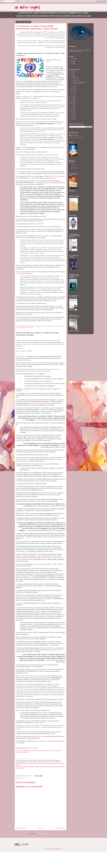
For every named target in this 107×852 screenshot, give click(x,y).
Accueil (40, 828)
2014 (72, 116)
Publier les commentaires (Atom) (43, 833)
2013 (72, 118)
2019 (72, 105)
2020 (72, 103)
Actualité (23, 778)
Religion (71, 61)
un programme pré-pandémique (43, 564)
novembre (74, 78)
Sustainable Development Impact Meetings (49, 741)
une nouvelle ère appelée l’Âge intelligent (42, 403)
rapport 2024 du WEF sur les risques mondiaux (33, 676)
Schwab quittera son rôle (38, 736)
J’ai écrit (57, 306)
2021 (72, 101)
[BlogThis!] (37, 776)
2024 (72, 76)
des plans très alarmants (50, 182)
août (73, 86)
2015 (72, 114)
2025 (72, 74)
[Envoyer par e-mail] (35, 776)
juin (73, 90)
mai (73, 92)
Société (71, 63)
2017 (72, 110)
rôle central (25, 237)
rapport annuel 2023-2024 (35, 363)
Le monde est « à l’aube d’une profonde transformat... (79, 82)
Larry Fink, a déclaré (39, 611)
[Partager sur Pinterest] (42, 776)
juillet (73, 88)
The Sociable (19, 356)
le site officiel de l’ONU (25, 96)
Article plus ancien (60, 828)
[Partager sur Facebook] (40, 776)
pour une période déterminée (24, 273)
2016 (72, 112)
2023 (72, 97)
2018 (72, 107)
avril (73, 94)
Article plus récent (21, 828)
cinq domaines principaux (52, 155)
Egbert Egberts (75, 135)
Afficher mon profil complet (75, 137)
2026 (72, 72)
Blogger (61, 848)
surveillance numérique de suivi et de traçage (40, 558)
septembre (75, 80)
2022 (72, 99)
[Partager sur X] (39, 776)
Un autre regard (27, 7)
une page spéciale (25, 122)
